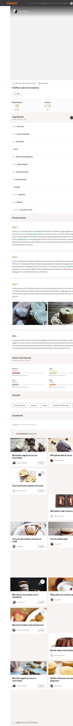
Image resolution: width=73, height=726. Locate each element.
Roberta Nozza (24, 11)
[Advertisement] (23, 704)
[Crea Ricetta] (71, 3)
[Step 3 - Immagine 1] (30, 313)
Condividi (17, 94)
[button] (35, 83)
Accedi (14, 425)
